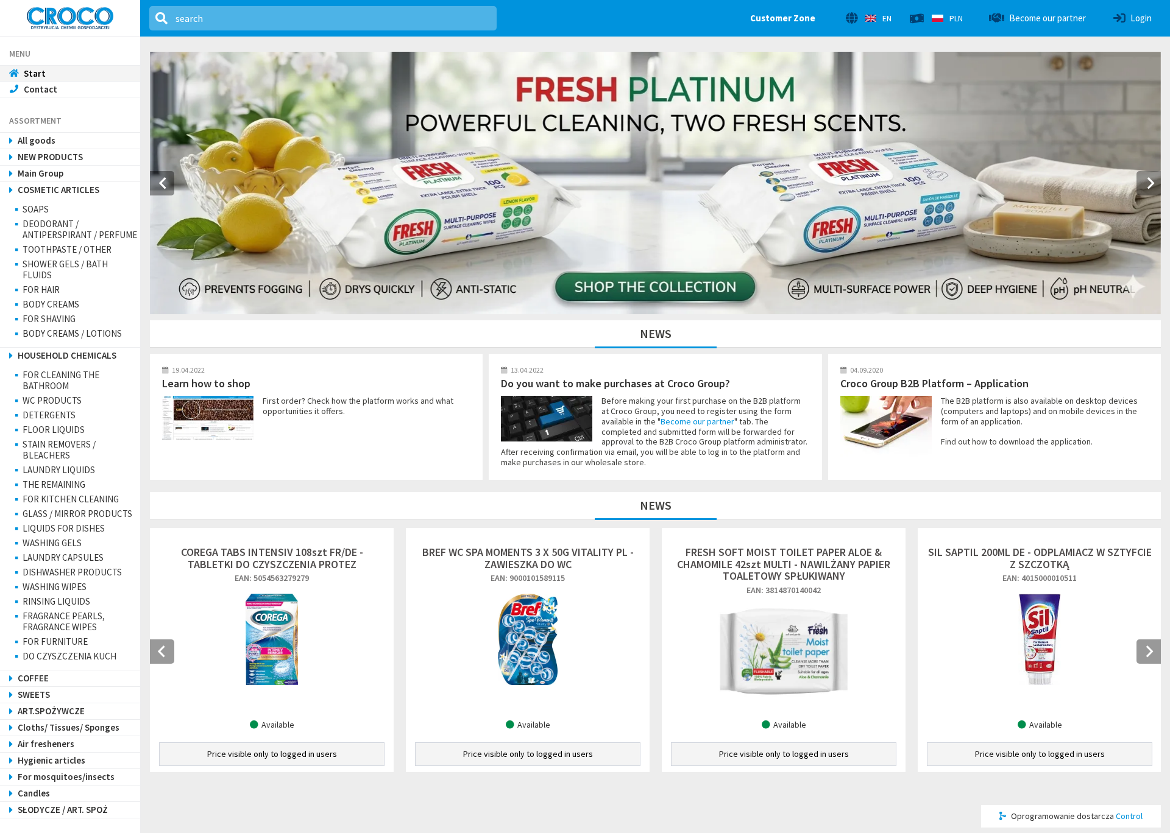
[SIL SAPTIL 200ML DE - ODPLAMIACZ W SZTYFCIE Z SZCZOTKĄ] (1039, 638)
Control (1129, 815)
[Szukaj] (161, 18)
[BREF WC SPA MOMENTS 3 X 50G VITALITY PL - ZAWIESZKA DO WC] (527, 638)
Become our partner (697, 421)
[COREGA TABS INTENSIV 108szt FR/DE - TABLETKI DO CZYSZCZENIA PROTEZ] (272, 638)
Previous (162, 651)
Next (1148, 651)
